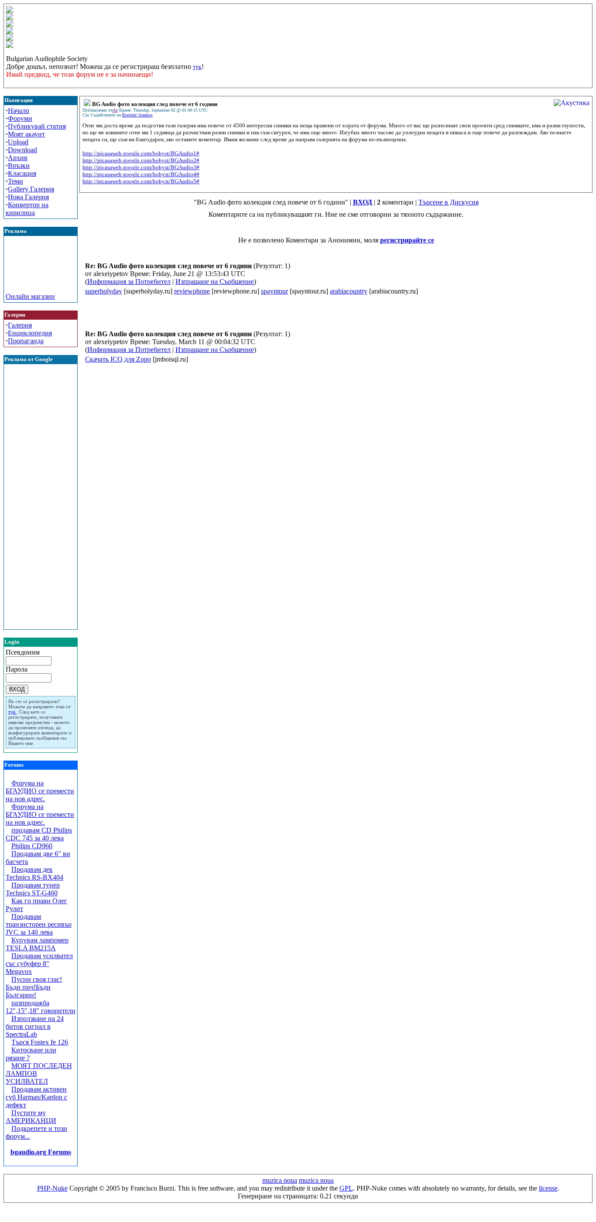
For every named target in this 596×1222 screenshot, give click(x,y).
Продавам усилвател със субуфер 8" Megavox (39, 963)
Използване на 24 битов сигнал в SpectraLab (35, 1026)
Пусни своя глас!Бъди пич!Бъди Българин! (34, 987)
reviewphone (192, 291)
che (115, 110)
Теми (15, 181)
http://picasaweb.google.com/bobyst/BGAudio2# (140, 160)
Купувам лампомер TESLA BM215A (37, 944)
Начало (18, 110)
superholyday (103, 291)
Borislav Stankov (137, 115)
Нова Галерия (28, 197)
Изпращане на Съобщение (214, 281)
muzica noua (279, 1180)
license (548, 1188)
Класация (22, 173)
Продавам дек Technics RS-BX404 (34, 873)
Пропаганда (26, 341)
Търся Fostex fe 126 (39, 1042)
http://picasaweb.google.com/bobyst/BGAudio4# (140, 174)
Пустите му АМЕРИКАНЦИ (31, 1116)
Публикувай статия (37, 126)
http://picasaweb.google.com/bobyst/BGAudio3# (140, 167)
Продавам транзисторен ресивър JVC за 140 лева (39, 924)
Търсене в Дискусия (448, 202)
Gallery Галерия (31, 189)
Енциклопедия (30, 333)
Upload (18, 142)
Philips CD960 (31, 846)
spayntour (274, 291)
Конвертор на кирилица (27, 208)
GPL (346, 1188)
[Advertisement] (40, 273)
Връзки (19, 165)
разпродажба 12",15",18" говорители (40, 1006)
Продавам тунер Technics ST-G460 (33, 889)
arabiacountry (348, 291)
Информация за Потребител (129, 281)
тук (197, 67)
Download (22, 150)
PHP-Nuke (52, 1188)
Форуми (20, 118)
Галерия (20, 325)
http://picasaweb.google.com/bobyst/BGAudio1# (140, 153)
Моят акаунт (26, 134)
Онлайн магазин (30, 296)
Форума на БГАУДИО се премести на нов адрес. (40, 790)
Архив (17, 157)
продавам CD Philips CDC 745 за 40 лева (39, 834)
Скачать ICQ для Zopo (118, 359)
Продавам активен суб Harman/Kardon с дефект (36, 1097)
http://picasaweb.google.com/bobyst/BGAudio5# (140, 181)
